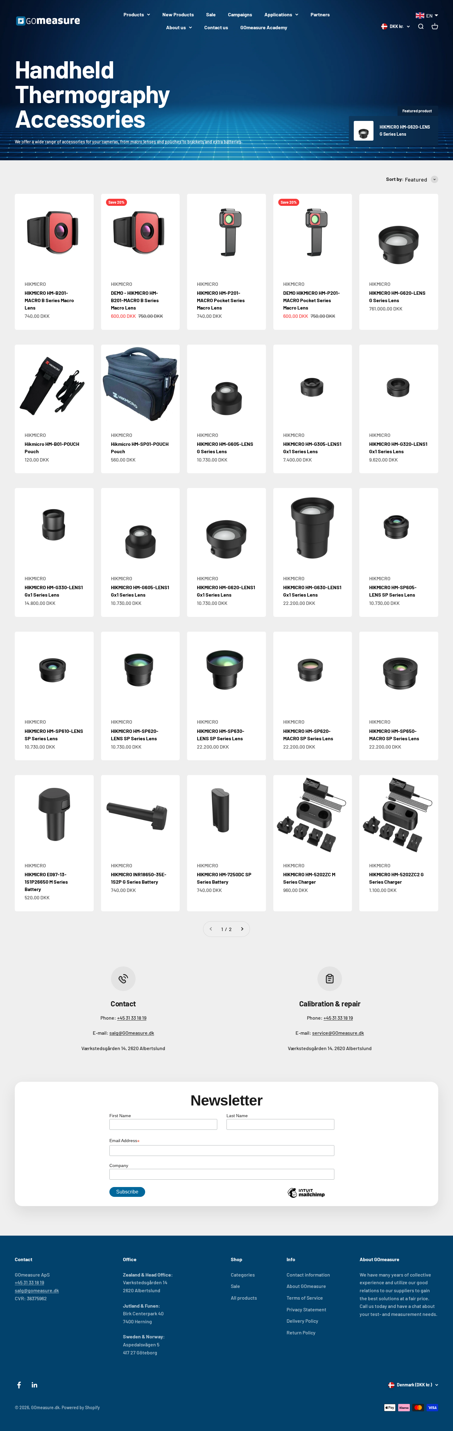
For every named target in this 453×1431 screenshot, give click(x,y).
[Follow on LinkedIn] (35, 1385)
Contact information (308, 1274)
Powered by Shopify (81, 1407)
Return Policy (301, 1332)
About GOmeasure (306, 1286)
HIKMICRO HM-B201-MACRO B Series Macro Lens (49, 300)
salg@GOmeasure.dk (131, 1033)
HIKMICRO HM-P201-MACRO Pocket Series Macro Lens (221, 300)
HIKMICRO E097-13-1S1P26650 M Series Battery (46, 881)
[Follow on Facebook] (19, 1385)
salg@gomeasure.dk (37, 1290)
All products (244, 1298)
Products (134, 14)
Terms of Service (305, 1298)
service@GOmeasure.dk (338, 1033)
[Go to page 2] (242, 929)
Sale (211, 14)
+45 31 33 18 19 (131, 1018)
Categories (243, 1274)
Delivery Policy (302, 1321)
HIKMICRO (35, 284)
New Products (178, 14)
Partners (320, 14)
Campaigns (240, 14)
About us (176, 27)
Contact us (216, 27)
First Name (120, 1115)
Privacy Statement (306, 1309)
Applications (278, 14)
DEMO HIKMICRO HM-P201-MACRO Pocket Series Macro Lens (311, 300)
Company (118, 1165)
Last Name (237, 1115)
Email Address (124, 1141)
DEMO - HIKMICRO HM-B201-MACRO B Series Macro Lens (135, 300)
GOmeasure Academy (263, 27)
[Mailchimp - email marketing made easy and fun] (306, 1197)
